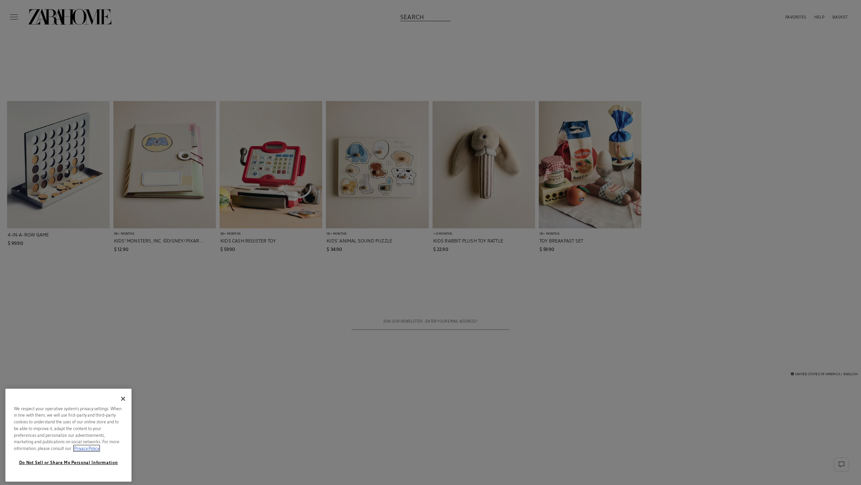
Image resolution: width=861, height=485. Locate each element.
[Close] (123, 398)
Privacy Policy (86, 448)
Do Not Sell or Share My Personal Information (68, 462)
